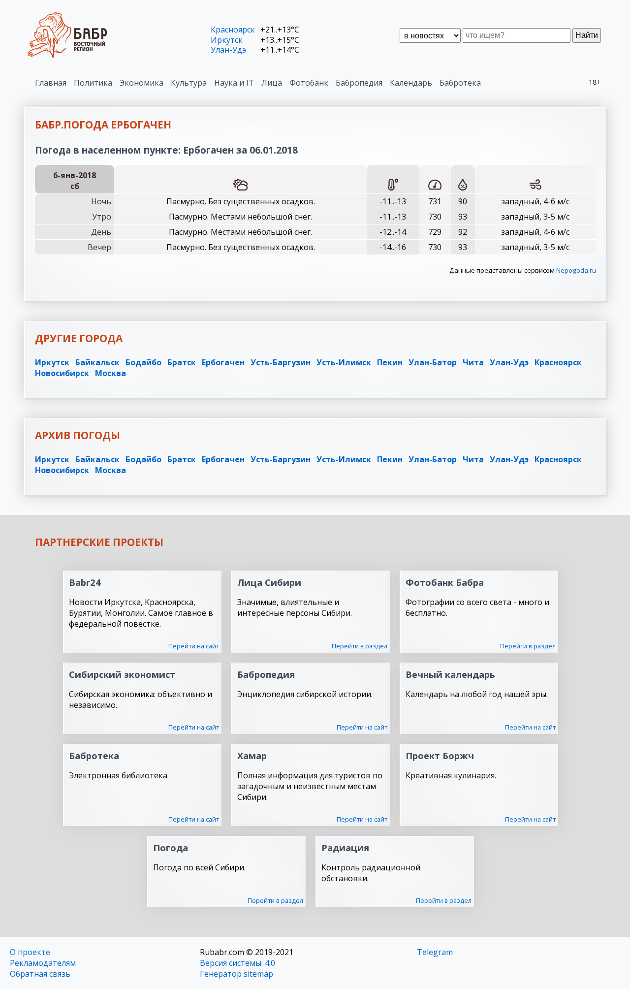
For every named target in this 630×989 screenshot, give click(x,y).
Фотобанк (308, 82)
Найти (586, 35)
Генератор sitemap (236, 973)
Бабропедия (359, 82)
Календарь (411, 82)
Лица (271, 82)
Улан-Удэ (228, 49)
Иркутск (227, 39)
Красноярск (233, 29)
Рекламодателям (43, 962)
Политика (93, 82)
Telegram (435, 952)
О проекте (30, 952)
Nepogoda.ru (576, 270)
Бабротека (460, 82)
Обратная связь (40, 973)
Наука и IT (234, 82)
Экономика (141, 82)
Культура (189, 82)
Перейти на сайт (193, 645)
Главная (50, 82)
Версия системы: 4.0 (237, 962)
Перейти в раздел (359, 645)
